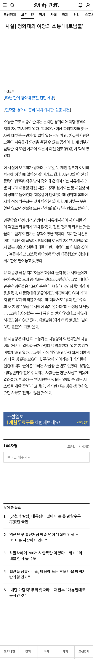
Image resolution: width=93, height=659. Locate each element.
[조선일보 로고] (46, 5)
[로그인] (88, 5)
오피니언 (9, 651)
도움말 (71, 447)
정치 (28, 651)
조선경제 (84, 651)
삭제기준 (84, 447)
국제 (46, 651)
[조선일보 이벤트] (46, 419)
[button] (4, 5)
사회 (65, 651)
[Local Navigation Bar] (4, 5)
